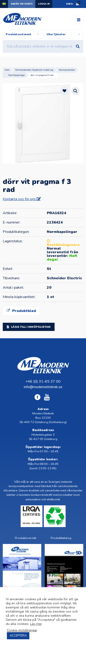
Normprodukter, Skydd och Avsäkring (34, 69)
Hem (7, 69)
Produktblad (23, 310)
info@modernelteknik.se (43, 386)
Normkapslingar (16, 75)
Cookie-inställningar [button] (22, 630)
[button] (75, 91)
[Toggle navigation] (78, 19)
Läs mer (36, 623)
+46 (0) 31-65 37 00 (43, 381)
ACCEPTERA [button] (18, 636)
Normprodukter (67, 69)
